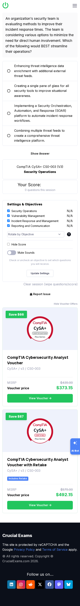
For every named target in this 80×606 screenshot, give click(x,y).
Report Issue (41, 294)
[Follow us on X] (40, 584)
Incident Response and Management (34, 221)
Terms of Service (55, 549)
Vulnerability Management (28, 216)
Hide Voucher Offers (65, 303)
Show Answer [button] (40, 153)
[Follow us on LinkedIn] (11, 584)
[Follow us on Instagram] (21, 584)
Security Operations (24, 211)
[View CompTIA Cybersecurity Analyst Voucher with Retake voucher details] (40, 431)
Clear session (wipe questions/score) (50, 284)
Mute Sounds (26, 252)
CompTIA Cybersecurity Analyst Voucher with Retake (37, 462)
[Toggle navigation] (75, 5)
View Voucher (38, 398)
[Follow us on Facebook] (49, 584)
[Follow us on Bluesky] (68, 584)
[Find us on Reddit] (30, 584)
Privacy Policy (24, 549)
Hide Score (18, 244)
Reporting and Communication (30, 225)
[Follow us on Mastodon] (59, 584)
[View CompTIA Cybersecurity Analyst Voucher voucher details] (40, 329)
